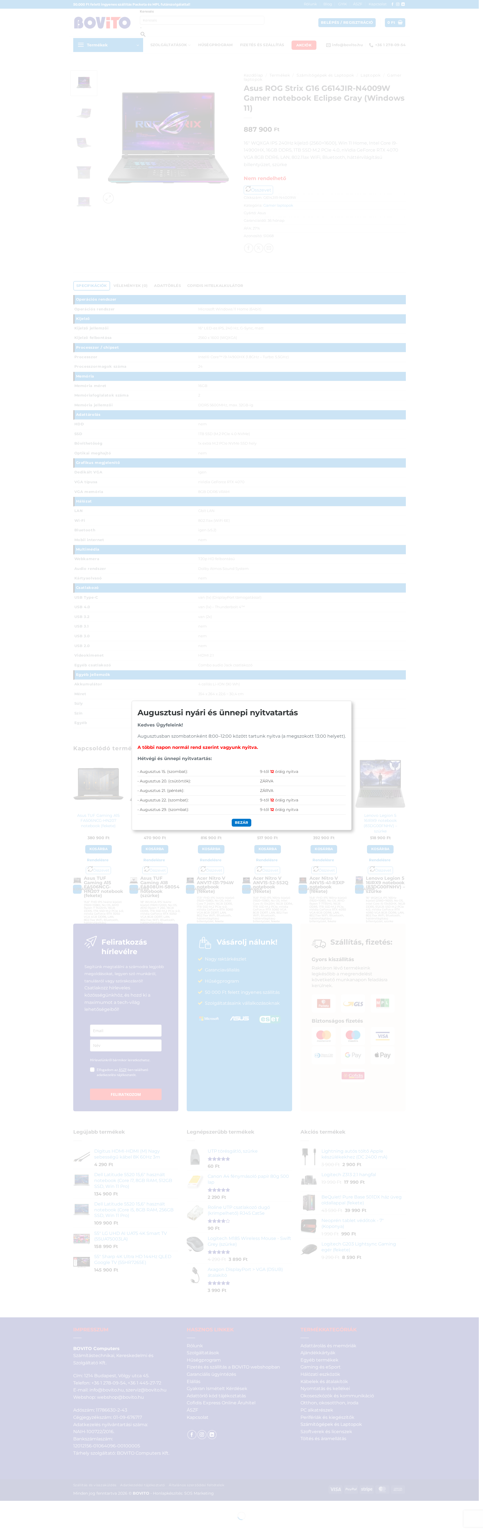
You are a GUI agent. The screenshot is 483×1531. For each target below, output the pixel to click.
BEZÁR (241, 822)
